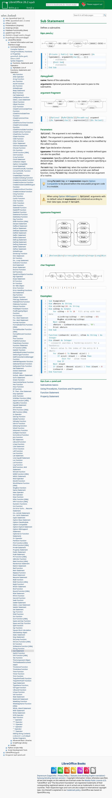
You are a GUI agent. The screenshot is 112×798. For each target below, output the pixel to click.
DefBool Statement (20, 226)
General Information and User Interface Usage (20, 43)
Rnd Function (18, 589)
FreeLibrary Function (21, 343)
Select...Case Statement (21, 100)
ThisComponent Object (21, 660)
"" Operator (17, 729)
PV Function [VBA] (20, 557)
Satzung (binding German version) (51, 778)
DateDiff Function (19, 210)
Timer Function (18, 674)
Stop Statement (18, 637)
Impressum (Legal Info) (46, 775)
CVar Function (18, 201)
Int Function (17, 407)
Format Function (19, 322)
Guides (13, 745)
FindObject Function (20, 309)
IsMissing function (20, 426)
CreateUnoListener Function (23, 180)
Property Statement (20, 550)
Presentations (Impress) (15, 25)
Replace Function (19, 573)
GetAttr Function (19, 350)
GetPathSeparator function (23, 361)
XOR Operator (18, 715)
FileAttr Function (19, 297)
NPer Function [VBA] (20, 499)
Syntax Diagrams (16, 61)
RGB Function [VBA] (20, 582)
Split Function (18, 625)
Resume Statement (20, 577)
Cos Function (18, 173)
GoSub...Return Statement (22, 375)
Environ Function (19, 269)
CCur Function (18, 106)
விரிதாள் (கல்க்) (11, 23)
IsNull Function (18, 428)
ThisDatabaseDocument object (22, 663)
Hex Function (18, 384)
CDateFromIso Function (22, 132)
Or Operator (17, 538)
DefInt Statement (19, 237)
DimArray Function (20, 253)
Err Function (17, 283)
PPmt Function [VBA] (21, 545)
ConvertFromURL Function (23, 168)
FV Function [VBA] (19, 348)
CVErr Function (18, 203)
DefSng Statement (19, 244)
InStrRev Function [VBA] (22, 398)
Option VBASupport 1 (69, 196)
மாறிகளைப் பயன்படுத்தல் (21, 736)
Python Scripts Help (15, 747)
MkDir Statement (19, 476)
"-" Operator (17, 720)
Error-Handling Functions (22, 290)
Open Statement (19, 518)
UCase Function (19, 692)
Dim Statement (18, 256)
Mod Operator (18, 478)
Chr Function (18, 150)
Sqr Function (17, 628)
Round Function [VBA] (21, 591)
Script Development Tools (17, 750)
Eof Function (17, 272)
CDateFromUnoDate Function (20, 126)
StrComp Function (19, 639)
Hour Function (18, 387)
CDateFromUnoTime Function (20, 119)
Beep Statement (19, 90)
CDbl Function (18, 139)
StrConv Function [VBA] (22, 642)
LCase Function (18, 444)
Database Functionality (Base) (17, 30)
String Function (18, 648)
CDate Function (18, 136)
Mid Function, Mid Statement (20, 468)
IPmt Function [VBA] (20, 410)
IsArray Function (19, 416)
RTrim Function (18, 596)
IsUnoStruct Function (21, 435)
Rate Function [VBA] (20, 561)
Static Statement (19, 635)
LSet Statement (18, 446)
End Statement (18, 265)
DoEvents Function (20, 263)
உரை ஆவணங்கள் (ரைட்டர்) (15, 18)
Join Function (18, 437)
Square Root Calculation (22, 630)
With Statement (18, 710)
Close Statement (19, 159)
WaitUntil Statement (20, 699)
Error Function (18, 288)
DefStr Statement (19, 247)
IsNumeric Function (20, 430)
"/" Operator (17, 726)
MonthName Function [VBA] (21, 484)
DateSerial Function (20, 214)
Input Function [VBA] (21, 400)
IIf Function (17, 389)
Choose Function (19, 148)
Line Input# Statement (21, 458)
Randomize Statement (21, 563)
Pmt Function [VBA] (20, 543)
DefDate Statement (20, 230)
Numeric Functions (20, 504)
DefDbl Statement (19, 233)
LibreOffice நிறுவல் (12, 752)
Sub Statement (18, 651)
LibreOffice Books (74, 763)
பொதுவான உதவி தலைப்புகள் (15, 755)
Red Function (18, 568)
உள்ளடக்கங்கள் (8, 15)
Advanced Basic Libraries (22, 740)
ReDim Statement (19, 566)
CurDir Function (19, 198)
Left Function (18, 451)
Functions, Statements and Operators (21, 64)
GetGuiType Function (21, 354)
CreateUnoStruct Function (22, 189)
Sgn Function (18, 612)
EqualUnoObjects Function (23, 274)
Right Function (18, 584)
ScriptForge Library (20, 743)
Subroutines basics (49, 384)
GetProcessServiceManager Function (23, 358)
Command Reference (18, 47)
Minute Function (19, 472)
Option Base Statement (21, 520)
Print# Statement (19, 547)
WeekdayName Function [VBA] (22, 705)
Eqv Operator (18, 276)
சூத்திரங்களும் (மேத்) (13, 32)
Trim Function (18, 676)
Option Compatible (20, 164)
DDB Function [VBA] (20, 221)
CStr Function (18, 196)
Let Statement (18, 456)
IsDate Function (19, 419)
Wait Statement (18, 697)
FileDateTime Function (21, 302)
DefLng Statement (19, 240)
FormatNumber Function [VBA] (22, 330)
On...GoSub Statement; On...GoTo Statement (21, 514)
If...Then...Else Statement (22, 391)
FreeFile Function (19, 341)
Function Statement (20, 345)
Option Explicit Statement (22, 527)
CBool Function (18, 102)
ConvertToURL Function (22, 171)
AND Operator (18, 77)
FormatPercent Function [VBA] (22, 335)
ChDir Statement (19, 143)
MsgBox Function (19, 488)
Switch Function (19, 653)
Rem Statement (18, 570)
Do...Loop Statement (20, 260)
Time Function (18, 671)
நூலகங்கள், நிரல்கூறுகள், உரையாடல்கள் (19, 57)
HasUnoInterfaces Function (23, 382)
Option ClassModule (20, 522)
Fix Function (17, 315)
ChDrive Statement (20, 145)
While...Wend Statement (22, 708)
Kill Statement (18, 439)
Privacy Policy (63, 775)
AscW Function (18, 83)
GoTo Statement (19, 377)
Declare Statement (20, 224)
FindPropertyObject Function (20, 312)
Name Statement (19, 490)
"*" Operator (17, 722)
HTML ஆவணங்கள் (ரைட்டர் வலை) (18, 20)
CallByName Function (21, 97)
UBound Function (19, 690)
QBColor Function (19, 559)
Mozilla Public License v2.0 (95, 780)
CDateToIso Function (20, 134)
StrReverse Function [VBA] (23, 646)
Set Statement (18, 609)
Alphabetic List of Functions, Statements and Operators (20, 69)
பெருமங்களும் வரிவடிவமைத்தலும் (17, 37)
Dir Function (17, 258)
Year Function (18, 717)
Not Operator (18, 495)
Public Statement (19, 552)
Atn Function (18, 86)
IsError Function (19, 423)
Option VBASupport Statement (20, 530)
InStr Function (18, 396)
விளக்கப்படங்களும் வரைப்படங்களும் (18, 35)
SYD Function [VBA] (20, 655)
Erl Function (17, 281)
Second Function (19, 598)
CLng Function (18, 157)
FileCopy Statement (20, 299)
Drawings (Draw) (12, 28)
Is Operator (17, 414)
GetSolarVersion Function (22, 364)
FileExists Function (20, 304)
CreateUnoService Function (23, 182)
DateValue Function (20, 217)
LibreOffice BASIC (14, 40)
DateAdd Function (19, 207)
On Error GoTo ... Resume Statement (22, 509)
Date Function (18, 205)
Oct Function (18, 506)
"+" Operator (18, 724)
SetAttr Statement (19, 607)
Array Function (18, 79)
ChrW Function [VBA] (21, 152)
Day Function (18, 219)
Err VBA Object (18, 286)
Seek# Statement (19, 602)
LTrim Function (18, 449)
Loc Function (18, 460)
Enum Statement (19, 267)
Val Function (17, 694)
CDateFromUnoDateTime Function (22, 110)
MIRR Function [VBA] (21, 474)
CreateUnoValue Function (22, 191)
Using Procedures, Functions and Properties (61, 388)
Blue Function (18, 93)
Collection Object (19, 162)
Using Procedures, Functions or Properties (21, 52)
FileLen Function (19, 306)
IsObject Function (19, 433)
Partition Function (19, 540)
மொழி (29, 7)
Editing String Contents (21, 733)
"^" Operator (18, 731)
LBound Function (19, 442)
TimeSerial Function (20, 667)
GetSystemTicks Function (22, 366)
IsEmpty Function (19, 421)
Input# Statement (19, 405)
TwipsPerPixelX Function (22, 678)
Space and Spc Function (22, 621)
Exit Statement (18, 292)
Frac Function (18, 338)
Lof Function (17, 462)
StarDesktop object (20, 632)
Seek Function (18, 600)
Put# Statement (19, 554)
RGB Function (18, 580)
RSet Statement (18, 593)
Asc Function (18, 81)
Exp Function (18, 295)
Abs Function (18, 74)
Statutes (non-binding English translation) (88, 775)
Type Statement (19, 683)
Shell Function (18, 614)
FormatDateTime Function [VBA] (23, 326)
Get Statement (18, 368)
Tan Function (18, 658)
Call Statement (18, 95)
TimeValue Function (20, 669)
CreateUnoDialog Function (23, 178)
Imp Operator (18, 393)
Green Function (18, 380)
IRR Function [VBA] (20, 412)
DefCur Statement (19, 228)
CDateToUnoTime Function (23, 122)
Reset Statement (19, 575)
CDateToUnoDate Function (23, 129)
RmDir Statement (19, 586)
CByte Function (18, 104)
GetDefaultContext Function (23, 352)
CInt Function (18, 155)
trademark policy (73, 790)
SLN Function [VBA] (20, 619)
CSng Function (18, 194)
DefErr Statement (19, 235)
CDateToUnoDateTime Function (21, 114)
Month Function (19, 481)
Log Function (18, 465)
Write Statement (19, 713)
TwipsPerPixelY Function (22, 681)
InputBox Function (20, 403)
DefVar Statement (19, 249)
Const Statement (19, 166)
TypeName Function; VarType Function (20, 686)
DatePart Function (19, 212)
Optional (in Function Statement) (21, 535)
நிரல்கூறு (13, 7)
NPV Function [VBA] (20, 501)
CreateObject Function (21, 175)
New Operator (18, 492)
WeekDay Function (20, 701)
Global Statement (19, 371)
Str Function (17, 644)
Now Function (18, 497)
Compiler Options (17, 49)
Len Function (18, 453)
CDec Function (18, 141)
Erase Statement (19, 279)
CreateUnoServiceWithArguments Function (23, 186)
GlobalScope (17, 88)
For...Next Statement (20, 318)
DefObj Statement (19, 242)
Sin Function (17, 616)
